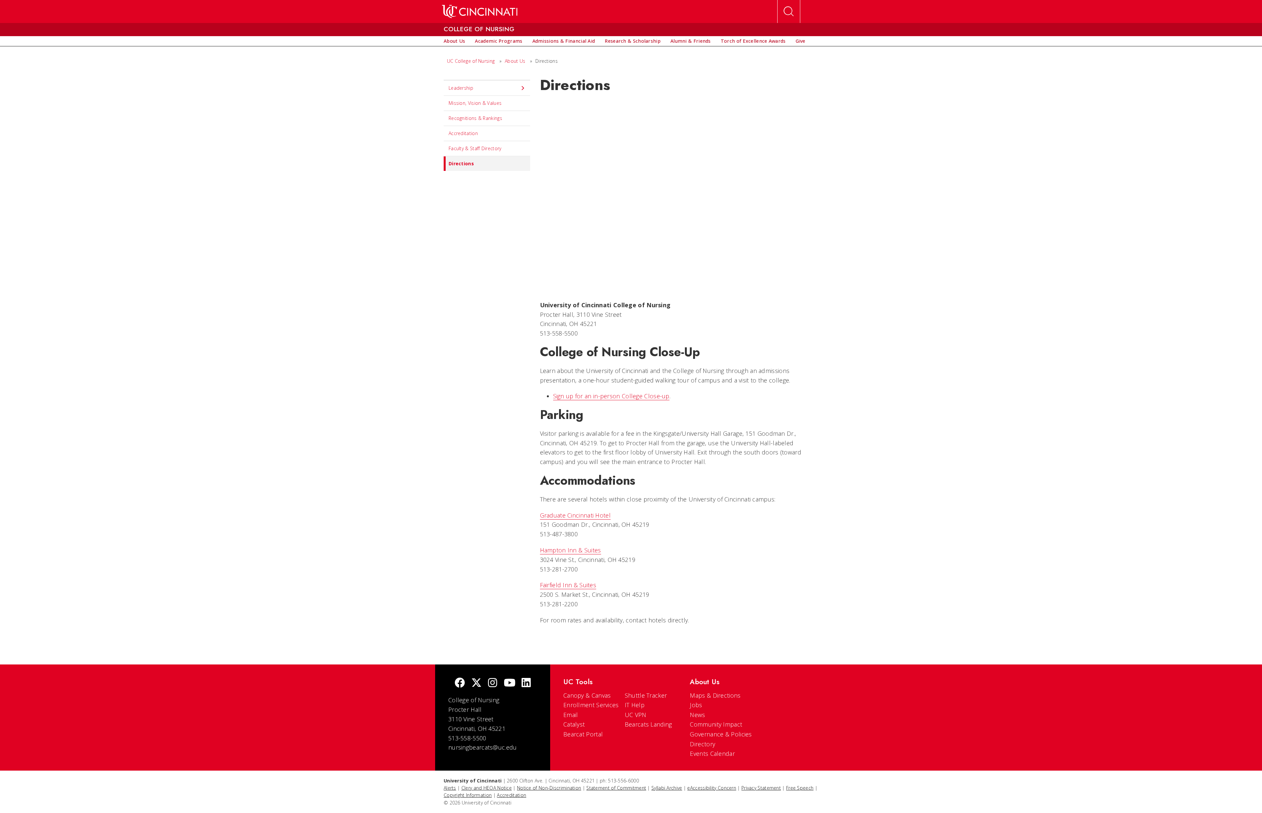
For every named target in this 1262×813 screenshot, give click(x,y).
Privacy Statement (761, 788)
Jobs (696, 705)
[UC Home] (480, 11)
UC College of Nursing (471, 61)
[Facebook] (460, 683)
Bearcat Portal (583, 734)
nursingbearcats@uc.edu (482, 747)
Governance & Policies (721, 734)
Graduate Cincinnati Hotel (575, 515)
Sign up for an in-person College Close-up (611, 396)
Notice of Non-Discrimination (549, 788)
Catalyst (574, 724)
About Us (515, 61)
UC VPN (635, 715)
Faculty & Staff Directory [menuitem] (475, 148)
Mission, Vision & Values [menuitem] (475, 103)
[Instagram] (492, 683)
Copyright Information (468, 795)
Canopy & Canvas (587, 695)
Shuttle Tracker (646, 695)
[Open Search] (788, 11)
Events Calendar (712, 753)
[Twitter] (476, 683)
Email (570, 715)
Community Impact (716, 724)
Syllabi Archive (666, 788)
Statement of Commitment (616, 788)
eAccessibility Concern (711, 788)
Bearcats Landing (648, 724)
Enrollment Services (591, 705)
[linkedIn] (526, 683)
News (697, 715)
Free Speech (799, 788)
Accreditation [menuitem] (463, 133)
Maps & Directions (715, 695)
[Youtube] (509, 683)
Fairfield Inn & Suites (568, 585)
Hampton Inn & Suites (570, 550)
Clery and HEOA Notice (486, 788)
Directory (702, 744)
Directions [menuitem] (461, 163)
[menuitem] (454, 41)
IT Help (634, 705)
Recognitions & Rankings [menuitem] (475, 118)
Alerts (450, 788)
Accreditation (511, 795)
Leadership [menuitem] (461, 88)
